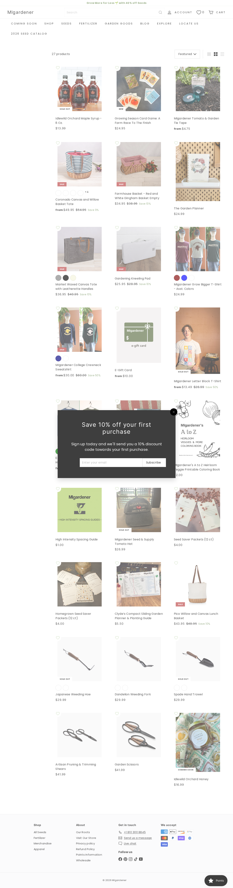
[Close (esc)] (173, 412)
